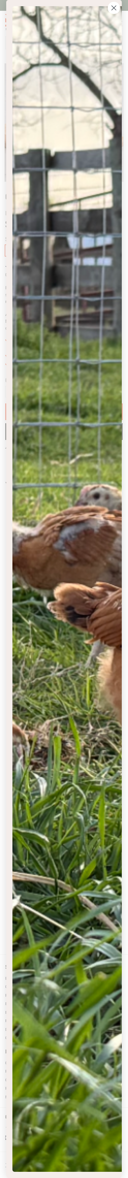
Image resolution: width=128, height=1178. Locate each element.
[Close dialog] (113, 7)
